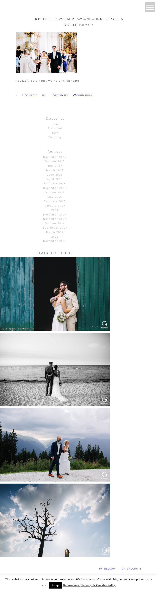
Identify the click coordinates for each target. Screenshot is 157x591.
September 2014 (55, 227)
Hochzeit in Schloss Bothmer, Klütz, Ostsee (54, 342)
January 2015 (55, 205)
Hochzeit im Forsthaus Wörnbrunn (57, 95)
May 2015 (55, 196)
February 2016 (55, 183)
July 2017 (55, 166)
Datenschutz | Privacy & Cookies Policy (89, 585)
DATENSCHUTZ (131, 568)
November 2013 (55, 241)
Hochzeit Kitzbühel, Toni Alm (54, 418)
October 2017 (55, 161)
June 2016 (55, 174)
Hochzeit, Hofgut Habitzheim (54, 267)
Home (55, 124)
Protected (55, 128)
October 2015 (55, 192)
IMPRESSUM (107, 568)
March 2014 (55, 232)
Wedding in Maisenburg (54, 493)
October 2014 (55, 223)
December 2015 (55, 188)
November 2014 (55, 219)
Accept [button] (55, 585)
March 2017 (55, 170)
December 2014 (55, 214)
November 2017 (55, 157)
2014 (55, 210)
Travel (55, 133)
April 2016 (55, 179)
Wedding (54, 137)
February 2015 (55, 201)
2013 (55, 236)
